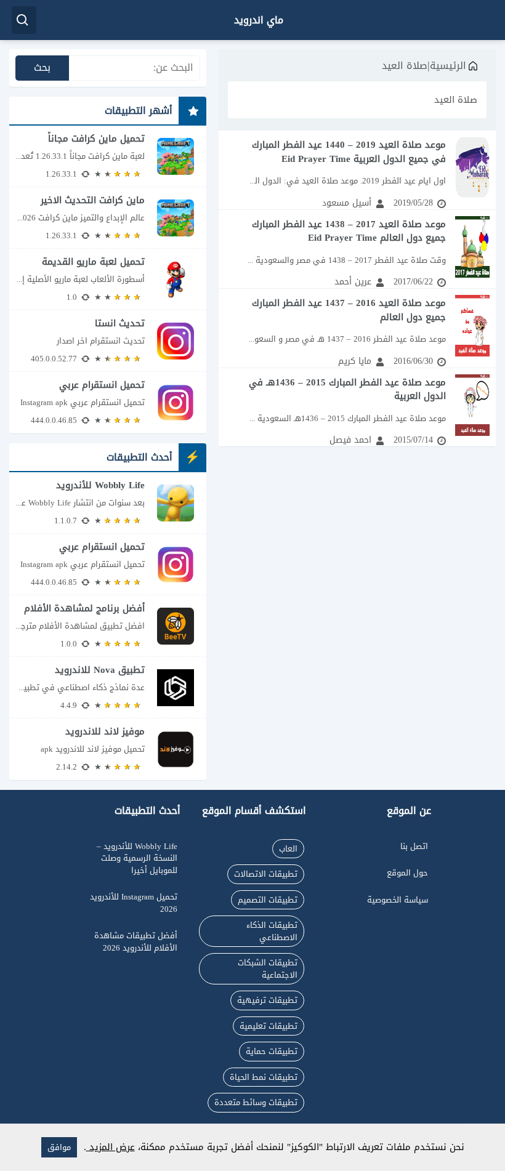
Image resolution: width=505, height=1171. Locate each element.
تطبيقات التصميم (267, 899)
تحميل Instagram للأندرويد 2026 (133, 903)
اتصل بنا (414, 846)
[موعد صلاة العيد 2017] (357, 249)
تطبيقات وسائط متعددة (255, 1102)
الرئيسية (448, 65)
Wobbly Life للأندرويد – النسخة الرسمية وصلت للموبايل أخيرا (137, 858)
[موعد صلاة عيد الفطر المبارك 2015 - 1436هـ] (357, 407)
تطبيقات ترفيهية (267, 1000)
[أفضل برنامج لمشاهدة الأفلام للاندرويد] (107, 625)
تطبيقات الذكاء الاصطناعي (271, 931)
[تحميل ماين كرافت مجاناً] (107, 156)
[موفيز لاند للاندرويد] (107, 749)
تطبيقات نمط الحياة (263, 1077)
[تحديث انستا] (107, 340)
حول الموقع (407, 872)
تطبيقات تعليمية (268, 1026)
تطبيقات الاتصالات (265, 874)
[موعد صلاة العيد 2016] (357, 328)
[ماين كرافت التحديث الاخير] (107, 217)
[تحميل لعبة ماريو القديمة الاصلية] (107, 279)
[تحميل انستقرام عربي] (107, 402)
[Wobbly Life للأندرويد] (107, 502)
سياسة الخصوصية (397, 899)
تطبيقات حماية (271, 1051)
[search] (24, 20)
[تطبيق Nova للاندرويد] (107, 687)
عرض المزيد (110, 1147)
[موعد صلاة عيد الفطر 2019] (357, 170)
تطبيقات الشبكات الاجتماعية (267, 969)
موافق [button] (59, 1147)
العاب (288, 848)
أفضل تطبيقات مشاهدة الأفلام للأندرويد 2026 (135, 942)
